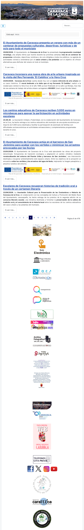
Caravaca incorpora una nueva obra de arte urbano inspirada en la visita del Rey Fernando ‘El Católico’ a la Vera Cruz (41, 76)
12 (46, 218)
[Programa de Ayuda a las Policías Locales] (42, 365)
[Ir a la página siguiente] (50, 218)
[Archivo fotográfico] (42, 339)
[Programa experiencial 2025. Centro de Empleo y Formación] (42, 519)
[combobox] (73, 25)
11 (42, 218)
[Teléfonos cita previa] (42, 459)
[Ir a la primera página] (5, 218)
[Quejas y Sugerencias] (42, 300)
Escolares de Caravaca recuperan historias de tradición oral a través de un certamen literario (40, 187)
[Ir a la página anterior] (9, 218)
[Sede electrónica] (42, 247)
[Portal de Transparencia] (42, 290)
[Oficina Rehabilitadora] (42, 415)
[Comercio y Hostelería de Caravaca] (42, 437)
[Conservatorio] (42, 346)
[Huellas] (42, 353)
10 (38, 218)
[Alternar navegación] (3, 25)
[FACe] (42, 272)
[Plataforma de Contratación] (42, 278)
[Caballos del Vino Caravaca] (42, 484)
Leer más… (10, 67)
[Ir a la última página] (54, 218)
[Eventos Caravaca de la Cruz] (42, 405)
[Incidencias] (42, 314)
